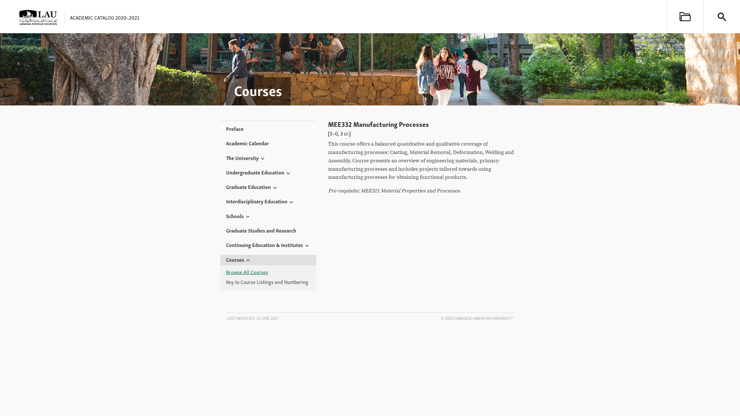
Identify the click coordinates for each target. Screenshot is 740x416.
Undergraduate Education (255, 172)
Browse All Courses (247, 272)
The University (242, 158)
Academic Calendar (247, 143)
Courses (235, 259)
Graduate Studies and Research (261, 230)
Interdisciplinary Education (256, 201)
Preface (234, 129)
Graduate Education (248, 187)
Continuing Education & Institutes (264, 245)
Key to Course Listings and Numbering (267, 282)
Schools (235, 216)
